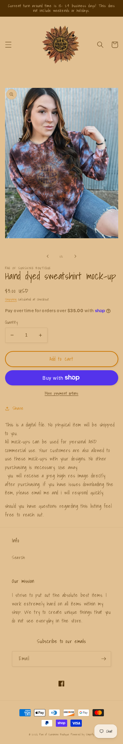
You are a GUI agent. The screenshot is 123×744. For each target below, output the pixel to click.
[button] (8, 45)
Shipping (11, 299)
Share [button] (18, 408)
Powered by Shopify (82, 734)
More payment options (62, 393)
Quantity (11, 322)
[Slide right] (75, 256)
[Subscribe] (103, 659)
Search (18, 557)
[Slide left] (47, 256)
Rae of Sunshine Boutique (54, 734)
